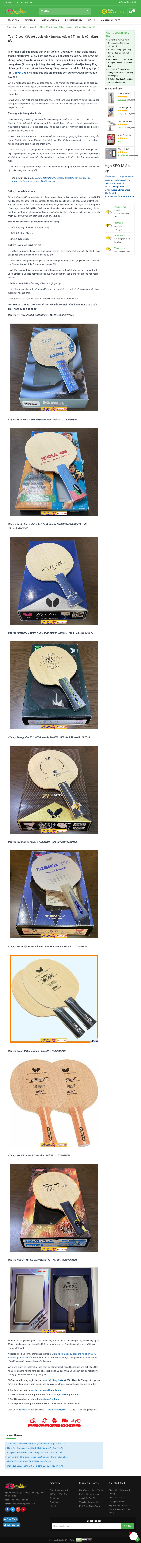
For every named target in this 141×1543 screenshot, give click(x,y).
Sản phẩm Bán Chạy (88, 1498)
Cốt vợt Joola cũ (22, 72)
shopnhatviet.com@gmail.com (45, 1390)
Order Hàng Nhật (128, 2)
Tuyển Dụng (55, 1502)
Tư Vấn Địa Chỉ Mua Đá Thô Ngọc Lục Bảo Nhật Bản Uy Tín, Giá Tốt (35, 1443)
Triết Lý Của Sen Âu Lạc (60, 1490)
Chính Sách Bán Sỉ (117, 1497)
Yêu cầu (127, 1526)
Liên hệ (91, 20)
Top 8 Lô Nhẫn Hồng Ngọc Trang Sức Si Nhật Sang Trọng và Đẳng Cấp (37, 1457)
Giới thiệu (30, 20)
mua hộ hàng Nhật (53, 1380)
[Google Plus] (26, 3)
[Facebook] (17, 3)
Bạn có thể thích (114, 88)
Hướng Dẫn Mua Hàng (89, 1494)
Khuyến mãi (55, 1498)
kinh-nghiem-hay (25, 27)
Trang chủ (13, 20)
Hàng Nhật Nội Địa (50, 20)
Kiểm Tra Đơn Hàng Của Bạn (91, 1490)
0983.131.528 (116, 12)
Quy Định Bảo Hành (117, 1501)
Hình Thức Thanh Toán (89, 1506)
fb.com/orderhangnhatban (65, 1394)
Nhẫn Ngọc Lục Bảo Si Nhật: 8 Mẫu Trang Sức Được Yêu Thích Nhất (35, 1466)
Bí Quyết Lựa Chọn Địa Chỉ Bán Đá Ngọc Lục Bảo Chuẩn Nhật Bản (34, 1452)
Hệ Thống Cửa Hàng (58, 1494)
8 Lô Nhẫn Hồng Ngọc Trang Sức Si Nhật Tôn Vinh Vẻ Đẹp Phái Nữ (35, 1448)
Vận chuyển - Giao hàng (89, 1502)
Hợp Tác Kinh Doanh (118, 1505)
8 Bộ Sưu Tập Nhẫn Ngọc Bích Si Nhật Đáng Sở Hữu (28, 1461)
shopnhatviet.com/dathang (45, 1399)
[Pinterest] (31, 3)
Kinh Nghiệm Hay (73, 20)
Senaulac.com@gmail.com (23, 1504)
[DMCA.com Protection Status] (84, 1540)
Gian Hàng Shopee (110, 20)
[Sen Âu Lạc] (16, 11)
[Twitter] (22, 3)
